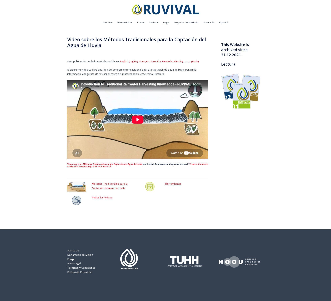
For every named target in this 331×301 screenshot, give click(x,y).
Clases (140, 22)
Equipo (71, 259)
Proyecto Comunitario (186, 22)
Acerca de (208, 22)
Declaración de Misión (80, 254)
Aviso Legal (74, 263)
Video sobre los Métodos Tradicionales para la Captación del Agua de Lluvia (104, 164)
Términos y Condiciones (81, 267)
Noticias (107, 22)
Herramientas (124, 22)
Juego (166, 22)
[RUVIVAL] (165, 10)
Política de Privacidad (79, 272)
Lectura (153, 22)
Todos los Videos (102, 197)
